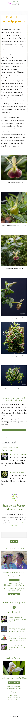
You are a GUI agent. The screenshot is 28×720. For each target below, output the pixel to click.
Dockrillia (14, 693)
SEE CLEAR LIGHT (14, 594)
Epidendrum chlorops (17, 472)
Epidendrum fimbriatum (18, 454)
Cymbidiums (14, 691)
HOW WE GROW (14, 579)
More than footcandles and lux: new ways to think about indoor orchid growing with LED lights (17, 638)
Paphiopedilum (14, 695)
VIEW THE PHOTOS (14, 682)
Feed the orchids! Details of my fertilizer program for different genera (17, 647)
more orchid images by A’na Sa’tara (14, 429)
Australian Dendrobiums (14, 688)
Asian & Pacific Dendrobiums (14, 686)
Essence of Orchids (14, 2)
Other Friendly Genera (14, 699)
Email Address (14, 531)
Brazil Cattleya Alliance (14, 697)
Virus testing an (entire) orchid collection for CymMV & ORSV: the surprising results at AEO (17, 629)
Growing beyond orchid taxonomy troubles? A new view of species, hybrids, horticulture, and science (13, 620)
